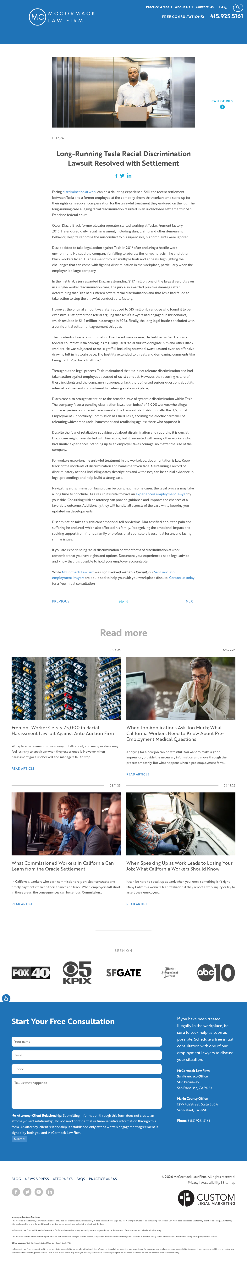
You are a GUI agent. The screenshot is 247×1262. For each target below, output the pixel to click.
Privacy (193, 1182)
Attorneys (63, 1178)
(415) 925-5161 (199, 1120)
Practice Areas (103, 1178)
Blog (16, 1178)
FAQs (81, 1178)
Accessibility (210, 1182)
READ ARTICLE (23, 904)
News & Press (37, 1178)
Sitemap (229, 1182)
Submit (19, 1138)
